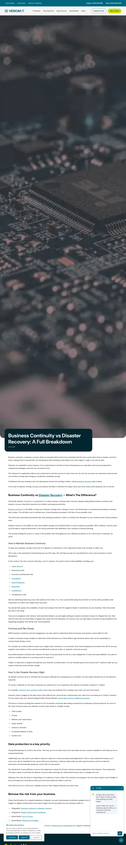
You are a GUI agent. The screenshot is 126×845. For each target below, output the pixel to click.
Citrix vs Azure (27, 816)
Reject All (24, 837)
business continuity (84, 481)
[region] (24, 831)
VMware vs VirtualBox (30, 820)
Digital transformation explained (33, 812)
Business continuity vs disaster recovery (36, 808)
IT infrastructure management (61, 826)
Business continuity (15, 509)
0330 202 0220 (115, 3)
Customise (12, 837)
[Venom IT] (14, 11)
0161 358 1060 (98, 3)
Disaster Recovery (51, 495)
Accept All (36, 837)
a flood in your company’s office (31, 690)
